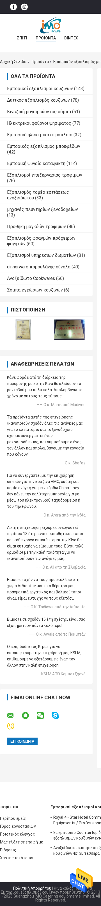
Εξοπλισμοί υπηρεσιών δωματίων (41, 255)
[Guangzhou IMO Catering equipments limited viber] (14, 726)
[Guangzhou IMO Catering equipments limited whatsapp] (29, 715)
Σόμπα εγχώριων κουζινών (35, 290)
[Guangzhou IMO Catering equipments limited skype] (59, 715)
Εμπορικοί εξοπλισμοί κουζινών (40, 88)
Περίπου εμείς (13, 818)
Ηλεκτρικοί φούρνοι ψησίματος (39, 123)
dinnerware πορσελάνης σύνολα (38, 267)
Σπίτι (22, 38)
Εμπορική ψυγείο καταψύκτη (36, 163)
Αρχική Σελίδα (13, 61)
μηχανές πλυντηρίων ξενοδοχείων (42, 209)
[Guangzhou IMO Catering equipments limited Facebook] (13, 6)
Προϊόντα (46, 38)
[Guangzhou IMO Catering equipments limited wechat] (44, 715)
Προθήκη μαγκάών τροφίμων (36, 226)
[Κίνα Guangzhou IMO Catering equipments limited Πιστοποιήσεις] (23, 329)
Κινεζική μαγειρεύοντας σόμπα (39, 111)
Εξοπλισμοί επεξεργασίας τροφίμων (44, 175)
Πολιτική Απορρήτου (32, 888)
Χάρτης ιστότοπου (17, 858)
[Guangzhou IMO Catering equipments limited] (50, 25)
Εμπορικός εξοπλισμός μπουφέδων (43, 146)
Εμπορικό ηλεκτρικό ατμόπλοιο (39, 134)
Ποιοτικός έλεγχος (17, 834)
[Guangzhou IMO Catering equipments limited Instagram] (24, 6)
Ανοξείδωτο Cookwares (31, 278)
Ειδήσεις (8, 850)
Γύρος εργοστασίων (18, 826)
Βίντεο (71, 38)
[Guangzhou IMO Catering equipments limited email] (14, 715)
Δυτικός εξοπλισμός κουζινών (38, 100)
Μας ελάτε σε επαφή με (21, 842)
